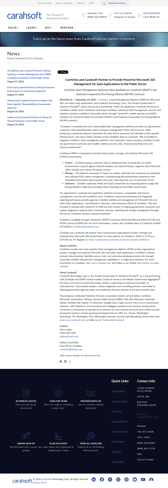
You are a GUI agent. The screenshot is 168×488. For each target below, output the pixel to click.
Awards (81, 3)
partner (118, 441)
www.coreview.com (101, 262)
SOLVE (12, 27)
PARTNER (67, 27)
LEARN (31, 27)
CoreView (103, 99)
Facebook (119, 319)
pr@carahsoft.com (69, 336)
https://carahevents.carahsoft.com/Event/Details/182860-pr (119, 239)
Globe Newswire (92, 355)
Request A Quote (125, 16)
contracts (120, 431)
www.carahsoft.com (75, 319)
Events (117, 411)
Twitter (105, 319)
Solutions (119, 401)
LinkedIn (64, 266)
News (91, 3)
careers (118, 462)
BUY (48, 27)
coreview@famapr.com (71, 349)
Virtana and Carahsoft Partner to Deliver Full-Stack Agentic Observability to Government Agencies (30, 104)
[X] (70, 361)
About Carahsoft (64, 3)
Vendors (118, 391)
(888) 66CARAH (97, 16)
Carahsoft (46, 479)
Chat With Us (151, 16)
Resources (120, 421)
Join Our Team (45, 3)
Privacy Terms (40, 482)
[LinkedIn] (65, 361)
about (116, 452)
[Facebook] (61, 361)
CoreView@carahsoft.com (86, 226)
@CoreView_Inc (145, 262)
